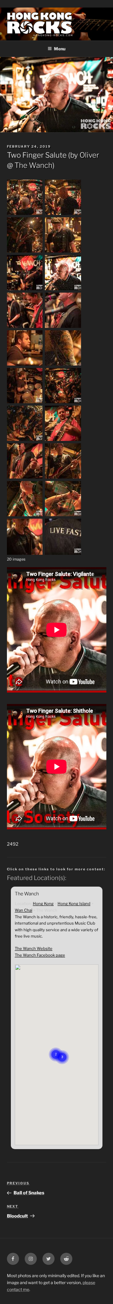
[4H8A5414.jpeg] (25, 327)
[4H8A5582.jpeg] (25, 515)
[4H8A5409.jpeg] (63, 289)
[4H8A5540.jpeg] (25, 478)
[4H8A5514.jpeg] (25, 440)
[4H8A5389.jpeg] (63, 252)
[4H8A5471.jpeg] (25, 402)
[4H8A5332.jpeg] (25, 214)
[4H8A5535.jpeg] (63, 440)
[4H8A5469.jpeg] (63, 365)
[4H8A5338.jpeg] (63, 214)
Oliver (89, 155)
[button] (62, 1049)
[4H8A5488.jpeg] (63, 402)
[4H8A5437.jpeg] (25, 365)
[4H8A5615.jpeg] (25, 553)
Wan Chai (23, 910)
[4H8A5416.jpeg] (63, 327)
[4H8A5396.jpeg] (25, 289)
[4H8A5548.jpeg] (63, 478)
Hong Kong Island (74, 903)
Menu (59, 48)
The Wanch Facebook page (40, 955)
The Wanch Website (33, 948)
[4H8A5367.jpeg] (25, 252)
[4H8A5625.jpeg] (63, 553)
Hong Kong (43, 903)
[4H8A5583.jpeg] (63, 515)
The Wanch (33, 165)
